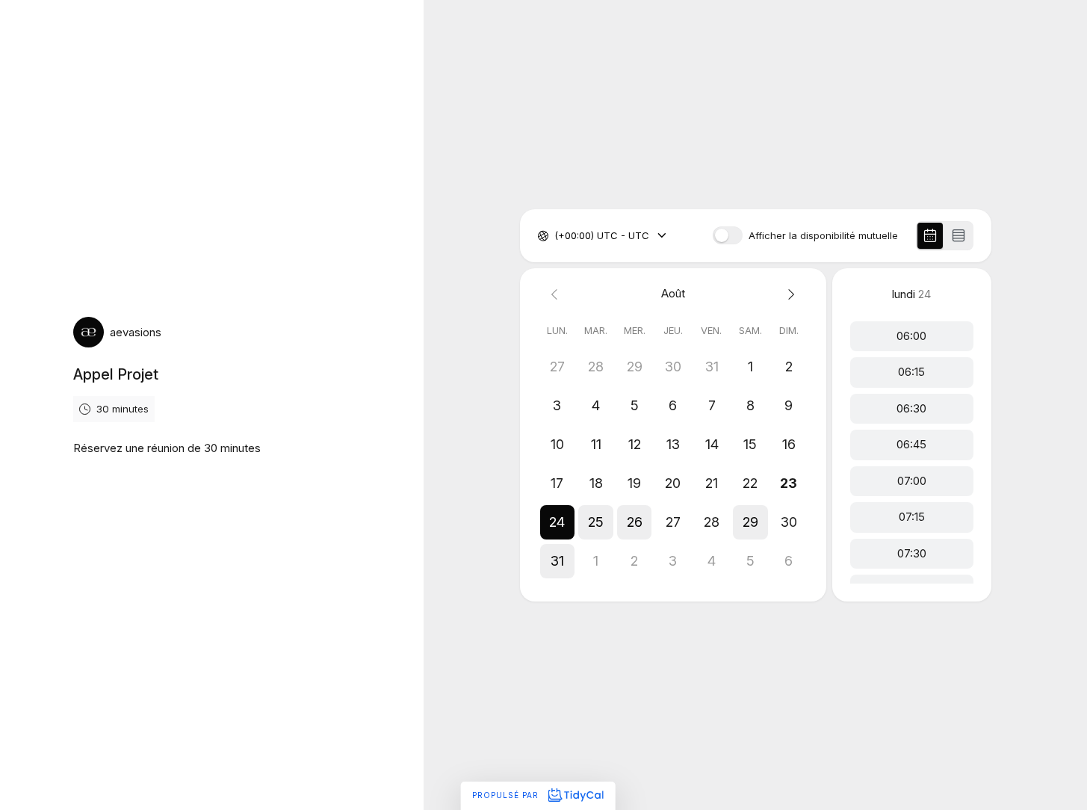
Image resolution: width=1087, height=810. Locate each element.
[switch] (728, 235)
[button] (557, 522)
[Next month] (788, 294)
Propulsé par (507, 795)
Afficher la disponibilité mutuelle (823, 236)
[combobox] (555, 236)
